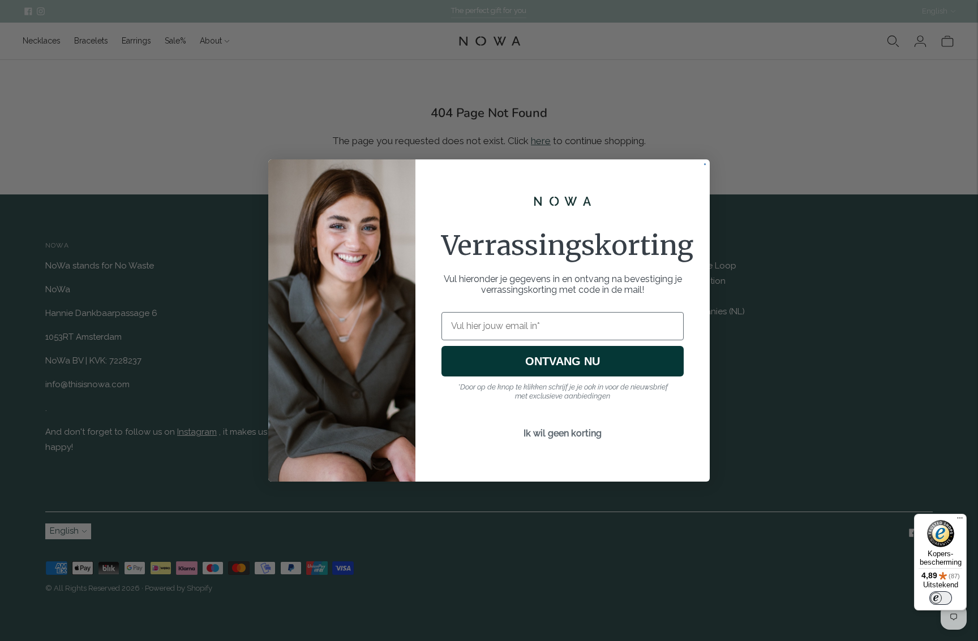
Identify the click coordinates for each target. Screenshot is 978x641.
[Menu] (960, 520)
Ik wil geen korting (563, 433)
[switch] (940, 598)
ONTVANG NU (562, 361)
